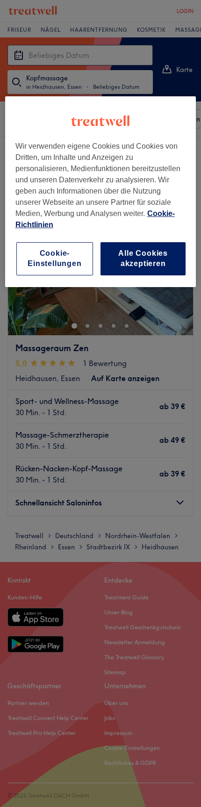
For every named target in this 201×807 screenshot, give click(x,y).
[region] (100, 191)
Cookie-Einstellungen (54, 258)
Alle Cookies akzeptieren (143, 258)
